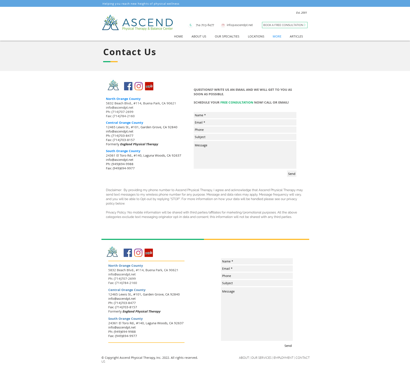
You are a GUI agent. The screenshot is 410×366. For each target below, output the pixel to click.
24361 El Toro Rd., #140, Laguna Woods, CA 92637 (143, 155)
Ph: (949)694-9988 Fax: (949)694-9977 (120, 166)
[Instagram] (139, 86)
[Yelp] (149, 86)
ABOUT (244, 357)
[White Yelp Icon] (120, 257)
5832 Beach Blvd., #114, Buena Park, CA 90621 (141, 103)
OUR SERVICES (261, 357)
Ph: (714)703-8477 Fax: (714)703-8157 (120, 137)
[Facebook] (128, 86)
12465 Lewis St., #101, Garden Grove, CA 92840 (141, 127)
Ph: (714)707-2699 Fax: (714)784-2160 (120, 114)
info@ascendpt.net (119, 107)
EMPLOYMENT (283, 357)
